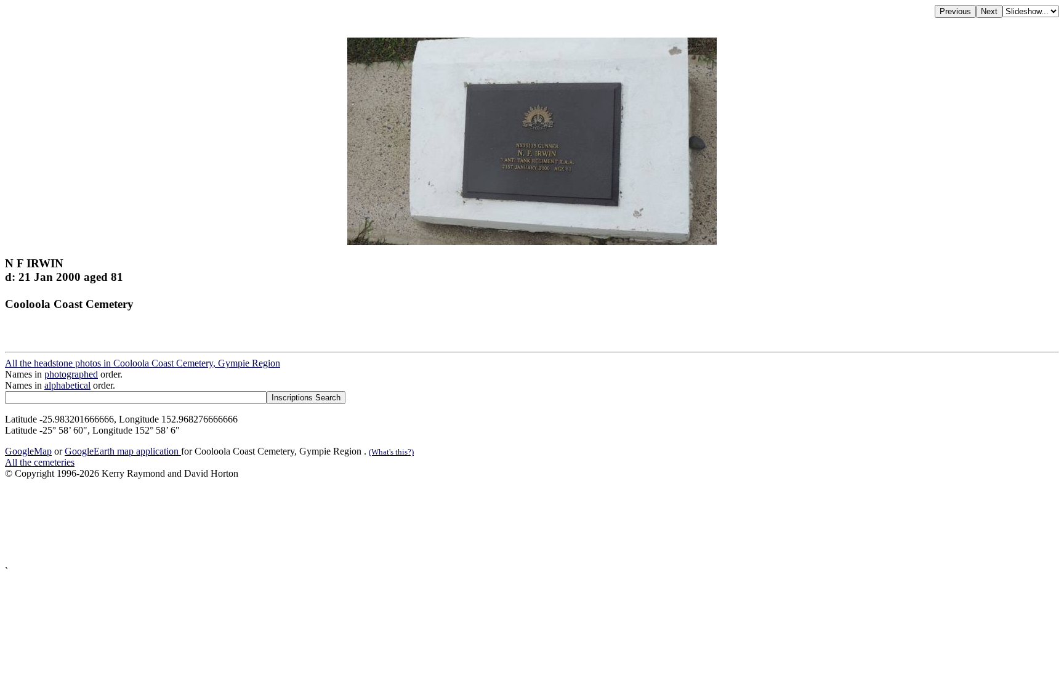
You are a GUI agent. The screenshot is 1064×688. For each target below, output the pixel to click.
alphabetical (67, 385)
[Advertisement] (374, 522)
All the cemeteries (40, 462)
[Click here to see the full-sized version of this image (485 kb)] (532, 242)
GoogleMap (28, 451)
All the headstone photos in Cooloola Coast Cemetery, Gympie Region (142, 363)
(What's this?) (391, 451)
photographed (71, 374)
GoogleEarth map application (123, 451)
